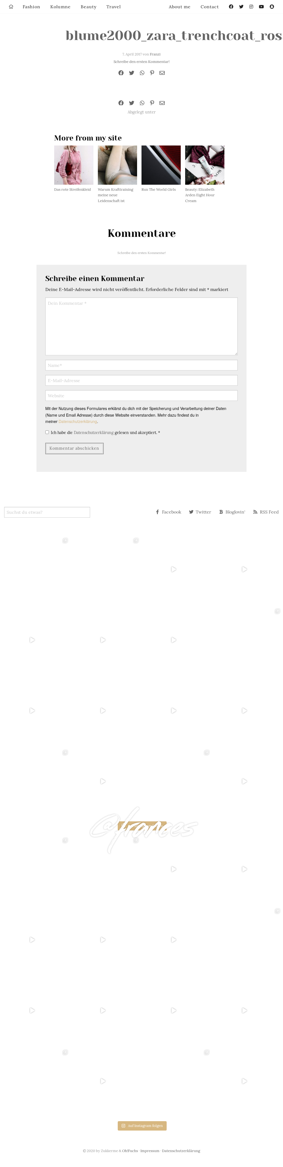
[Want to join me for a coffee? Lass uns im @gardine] (35, 781)
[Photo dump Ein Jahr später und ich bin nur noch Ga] (35, 569)
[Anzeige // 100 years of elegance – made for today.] (106, 710)
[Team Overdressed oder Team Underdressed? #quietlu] (35, 640)
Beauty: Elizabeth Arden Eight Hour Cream (200, 195)
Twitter (203, 512)
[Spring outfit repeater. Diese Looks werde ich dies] (177, 781)
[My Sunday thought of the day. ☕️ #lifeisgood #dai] (106, 640)
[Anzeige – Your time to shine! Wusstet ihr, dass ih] (35, 710)
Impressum (149, 1151)
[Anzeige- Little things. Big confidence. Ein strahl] (106, 781)
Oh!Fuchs (130, 1151)
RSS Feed (269, 512)
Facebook (171, 512)
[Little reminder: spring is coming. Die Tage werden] (247, 569)
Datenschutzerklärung (78, 421)
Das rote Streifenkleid (72, 189)
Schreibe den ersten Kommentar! (141, 61)
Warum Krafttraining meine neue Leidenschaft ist (115, 195)
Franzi (155, 54)
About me (180, 6)
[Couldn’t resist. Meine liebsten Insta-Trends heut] (247, 640)
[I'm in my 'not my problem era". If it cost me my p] (177, 710)
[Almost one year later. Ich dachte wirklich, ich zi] (247, 710)
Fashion (31, 6)
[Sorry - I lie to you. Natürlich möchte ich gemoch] (106, 569)
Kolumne (60, 6)
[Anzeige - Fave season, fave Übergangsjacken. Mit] (177, 640)
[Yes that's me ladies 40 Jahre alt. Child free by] (247, 781)
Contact (210, 6)
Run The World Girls (159, 189)
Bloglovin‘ (235, 512)
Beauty (88, 6)
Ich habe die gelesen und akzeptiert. (105, 432)
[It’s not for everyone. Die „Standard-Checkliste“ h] (177, 569)
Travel (113, 6)
